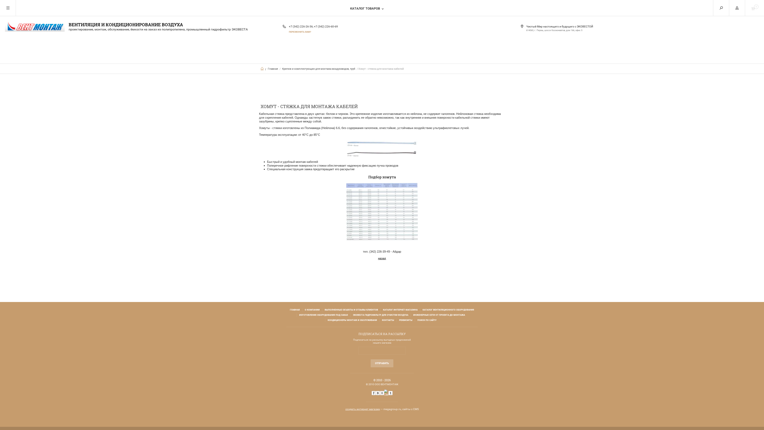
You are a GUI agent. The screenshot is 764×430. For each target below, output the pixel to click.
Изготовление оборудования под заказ (323, 315)
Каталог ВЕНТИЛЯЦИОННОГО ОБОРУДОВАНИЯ (448, 310)
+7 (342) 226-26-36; (301, 26)
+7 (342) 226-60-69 (326, 26)
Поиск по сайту (427, 320)
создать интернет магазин (362, 409)
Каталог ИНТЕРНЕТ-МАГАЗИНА (400, 310)
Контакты (388, 320)
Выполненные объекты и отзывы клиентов (351, 310)
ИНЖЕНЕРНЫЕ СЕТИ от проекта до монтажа (439, 315)
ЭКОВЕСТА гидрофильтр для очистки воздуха (380, 315)
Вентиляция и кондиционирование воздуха (126, 24)
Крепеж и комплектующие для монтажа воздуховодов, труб (318, 68)
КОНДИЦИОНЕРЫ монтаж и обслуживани (352, 320)
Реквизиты (405, 320)
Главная (273, 68)
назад (382, 258)
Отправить (382, 363)
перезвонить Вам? (300, 32)
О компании (312, 310)
